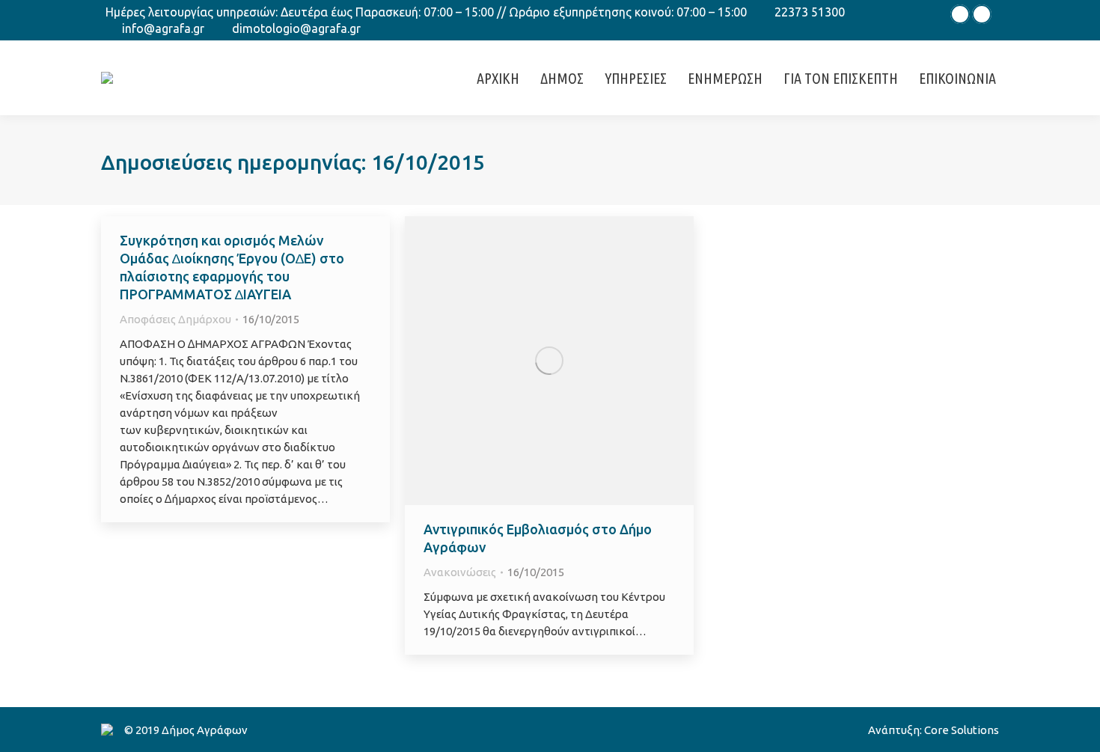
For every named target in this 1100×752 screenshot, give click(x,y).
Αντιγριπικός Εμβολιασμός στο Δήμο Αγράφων (538, 538)
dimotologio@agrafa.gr (296, 28)
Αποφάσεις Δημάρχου (175, 319)
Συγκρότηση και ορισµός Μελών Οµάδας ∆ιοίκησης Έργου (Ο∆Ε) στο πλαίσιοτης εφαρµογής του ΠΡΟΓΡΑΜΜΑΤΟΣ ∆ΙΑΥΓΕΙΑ (232, 267)
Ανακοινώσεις (460, 572)
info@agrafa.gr (163, 28)
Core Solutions (961, 730)
